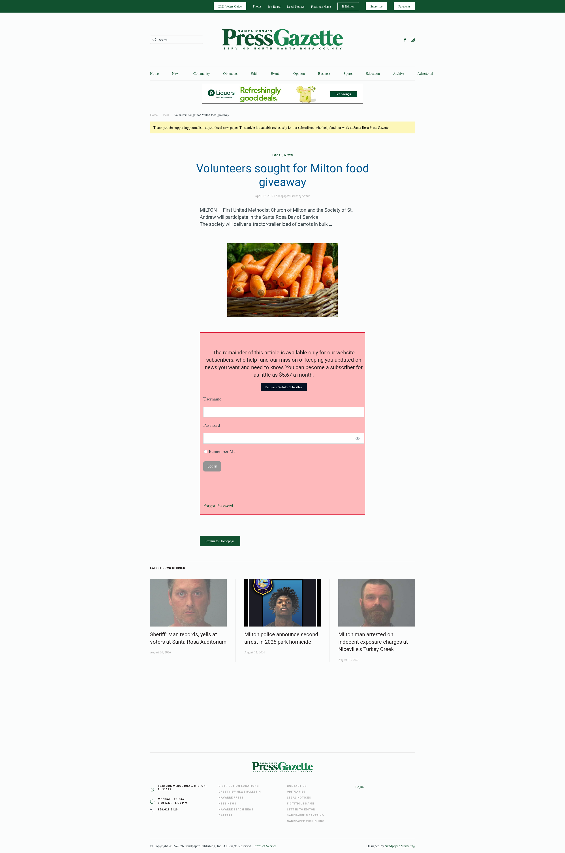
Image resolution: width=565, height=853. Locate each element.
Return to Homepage (220, 541)
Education (373, 73)
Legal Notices (295, 6)
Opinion (299, 73)
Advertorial (425, 73)
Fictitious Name (321, 6)
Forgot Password (218, 506)
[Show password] (357, 438)
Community (201, 73)
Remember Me (221, 451)
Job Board (274, 6)
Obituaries (230, 73)
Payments (404, 6)
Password (211, 425)
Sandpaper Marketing (400, 846)
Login (359, 786)
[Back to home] (282, 39)
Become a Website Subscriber (283, 387)
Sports (348, 73)
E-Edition (348, 6)
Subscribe (376, 6)
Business (324, 73)
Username (212, 399)
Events (275, 73)
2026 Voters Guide (230, 6)
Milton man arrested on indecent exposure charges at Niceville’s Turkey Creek (373, 641)
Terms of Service (265, 846)
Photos (257, 6)
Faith (254, 73)
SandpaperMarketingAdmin (293, 196)
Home (154, 73)
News (176, 73)
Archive (398, 73)
